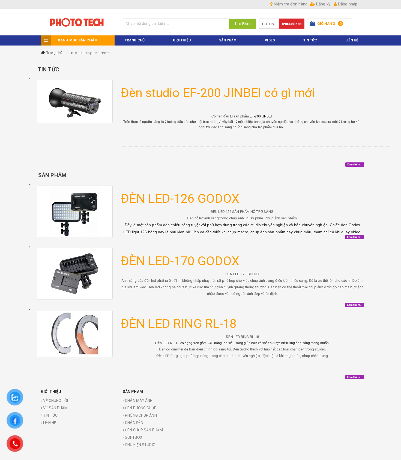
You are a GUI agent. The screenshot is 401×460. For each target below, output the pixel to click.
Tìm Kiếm (242, 23)
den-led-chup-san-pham (90, 53)
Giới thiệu (182, 40)
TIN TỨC (310, 40)
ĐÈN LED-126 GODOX (180, 198)
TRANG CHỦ (135, 40)
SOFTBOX (133, 437)
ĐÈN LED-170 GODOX (180, 261)
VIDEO (270, 40)
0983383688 (291, 24)
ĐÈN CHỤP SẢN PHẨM (143, 430)
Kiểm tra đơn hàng (290, 4)
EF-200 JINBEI (261, 116)
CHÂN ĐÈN (133, 422)
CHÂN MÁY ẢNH (138, 400)
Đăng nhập (347, 4)
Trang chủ (54, 53)
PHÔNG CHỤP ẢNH (140, 415)
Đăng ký (322, 4)
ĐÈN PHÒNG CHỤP (140, 408)
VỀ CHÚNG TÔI (55, 400)
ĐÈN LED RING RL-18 (179, 323)
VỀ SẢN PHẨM (55, 408)
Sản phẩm (228, 40)
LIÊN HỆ (49, 422)
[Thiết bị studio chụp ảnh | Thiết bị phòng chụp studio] (78, 22)
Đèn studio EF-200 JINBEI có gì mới (218, 93)
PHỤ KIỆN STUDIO (139, 445)
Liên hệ (351, 40)
